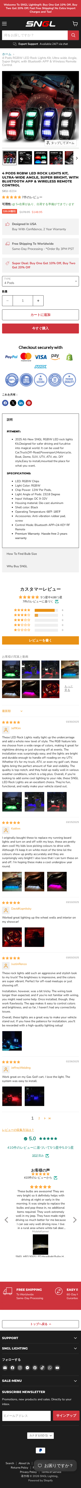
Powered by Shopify (40, 1480)
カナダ (38, 1435)
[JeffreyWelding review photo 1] (12, 1096)
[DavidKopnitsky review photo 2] (34, 937)
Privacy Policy (28, 1472)
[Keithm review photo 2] (34, 882)
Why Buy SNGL (17, 566)
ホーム (6, 54)
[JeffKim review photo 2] (34, 802)
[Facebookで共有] (5, 403)
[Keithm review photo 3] (57, 882)
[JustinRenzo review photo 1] (12, 1041)
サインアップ (66, 1415)
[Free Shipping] (29, 1293)
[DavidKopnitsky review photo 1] (12, 937)
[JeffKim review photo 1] (12, 802)
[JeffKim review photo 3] (57, 802)
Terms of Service (51, 1472)
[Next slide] (76, 157)
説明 (10, 420)
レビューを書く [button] (40, 640)
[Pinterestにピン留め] (29, 403)
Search (10, 1463)
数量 (4, 291)
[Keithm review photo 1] (12, 882)
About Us (24, 1463)
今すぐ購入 (40, 328)
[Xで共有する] (13, 403)
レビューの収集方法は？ (18, 1130)
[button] (10, 158)
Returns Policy (19, 1468)
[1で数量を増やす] (38, 300)
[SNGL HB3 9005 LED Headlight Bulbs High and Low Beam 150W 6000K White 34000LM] (41, 1244)
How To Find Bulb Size (22, 554)
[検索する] (73, 35)
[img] (11, 722)
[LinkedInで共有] (21, 403)
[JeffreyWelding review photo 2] (34, 1096)
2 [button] (39, 1118)
